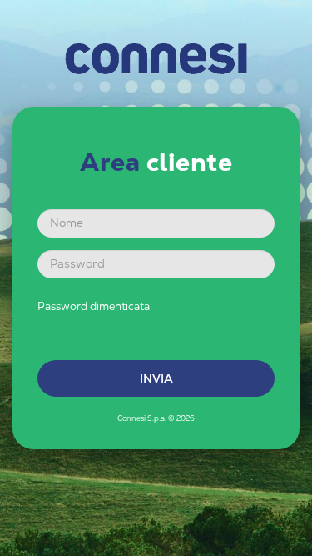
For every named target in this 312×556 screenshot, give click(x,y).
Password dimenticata (93, 306)
